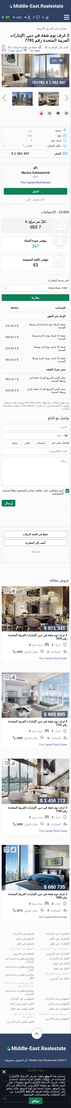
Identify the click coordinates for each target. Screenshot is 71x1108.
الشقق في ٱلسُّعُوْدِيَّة (22, 948)
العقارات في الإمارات (57, 933)
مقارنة (35, 297)
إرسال (8, 503)
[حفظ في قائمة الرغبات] (6, 591)
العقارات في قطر (59, 943)
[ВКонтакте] (49, 557)
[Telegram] (23, 557)
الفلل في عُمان (61, 963)
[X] (39, 557)
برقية (15, 442)
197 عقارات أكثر (35, 199)
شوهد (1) (35, 50)
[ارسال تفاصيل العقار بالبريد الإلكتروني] (58, 113)
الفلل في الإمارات (59, 958)
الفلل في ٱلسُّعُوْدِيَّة (57, 973)
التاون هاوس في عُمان (22, 1003)
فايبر (27, 442)
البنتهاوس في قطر (59, 1008)
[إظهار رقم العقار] (50, 113)
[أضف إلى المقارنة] (13, 591)
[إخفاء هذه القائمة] (66, 113)
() (56, 47)
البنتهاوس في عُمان (58, 1003)
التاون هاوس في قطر (22, 1008)
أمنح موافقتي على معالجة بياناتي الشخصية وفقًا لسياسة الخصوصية (32, 492)
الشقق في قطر (25, 943)
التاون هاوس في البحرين (20, 1021)
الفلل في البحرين (59, 978)
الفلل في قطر (61, 968)
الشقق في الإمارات (23, 933)
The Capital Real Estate (35, 182)
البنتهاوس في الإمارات (57, 998)
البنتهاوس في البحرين (57, 1018)
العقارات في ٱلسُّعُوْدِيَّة (55, 948)
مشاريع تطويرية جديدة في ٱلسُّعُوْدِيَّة (19, 984)
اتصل (35, 191)
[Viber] (34, 557)
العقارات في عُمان (59, 938)
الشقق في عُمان (25, 938)
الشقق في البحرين (23, 953)
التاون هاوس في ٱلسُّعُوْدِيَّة (24, 1015)
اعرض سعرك (15, 50)
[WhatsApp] (28, 557)
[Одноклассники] (44, 557)
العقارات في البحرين (57, 953)
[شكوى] (41, 113)
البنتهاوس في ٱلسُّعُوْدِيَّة (54, 1013)
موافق (36, 1100)
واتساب (41, 442)
